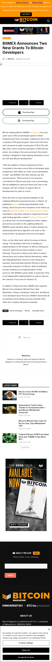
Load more (25, 447)
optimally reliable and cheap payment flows (28, 211)
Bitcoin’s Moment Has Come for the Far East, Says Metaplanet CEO (33, 423)
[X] (26, 368)
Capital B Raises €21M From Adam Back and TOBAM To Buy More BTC (34, 436)
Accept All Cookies (26, 657)
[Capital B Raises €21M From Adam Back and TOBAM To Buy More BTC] (10, 438)
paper (15, 204)
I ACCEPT (26, 14)
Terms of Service (22, 3)
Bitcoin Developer (16, 311)
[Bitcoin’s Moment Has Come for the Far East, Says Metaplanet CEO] (10, 424)
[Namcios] (4, 59)
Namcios (11, 59)
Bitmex (27, 311)
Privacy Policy (37, 3)
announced (35, 132)
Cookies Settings (26, 643)
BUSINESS (6, 38)
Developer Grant (38, 311)
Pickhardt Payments (38, 217)
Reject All (26, 650)
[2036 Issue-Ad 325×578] (26, 495)
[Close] (49, 629)
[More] (47, 102)
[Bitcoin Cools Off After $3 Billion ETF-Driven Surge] (10, 395)
